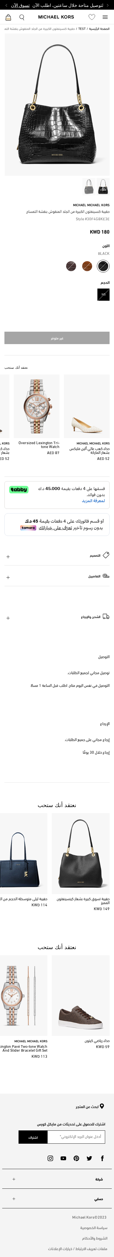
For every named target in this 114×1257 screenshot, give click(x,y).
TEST (82, 29)
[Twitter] (89, 1158)
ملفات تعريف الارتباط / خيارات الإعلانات (77, 1248)
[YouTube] (63, 1158)
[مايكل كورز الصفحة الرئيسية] (56, 17)
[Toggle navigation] (105, 16)
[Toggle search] (22, 17)
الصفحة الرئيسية (99, 29)
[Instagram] (50, 1158)
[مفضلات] (92, 17)
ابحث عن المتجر (87, 1107)
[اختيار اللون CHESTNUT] (87, 266)
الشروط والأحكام (94, 1237)
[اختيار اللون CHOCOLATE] (71, 266)
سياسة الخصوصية (93, 1227)
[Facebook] (102, 1158)
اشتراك (33, 1137)
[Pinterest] (76, 1158)
